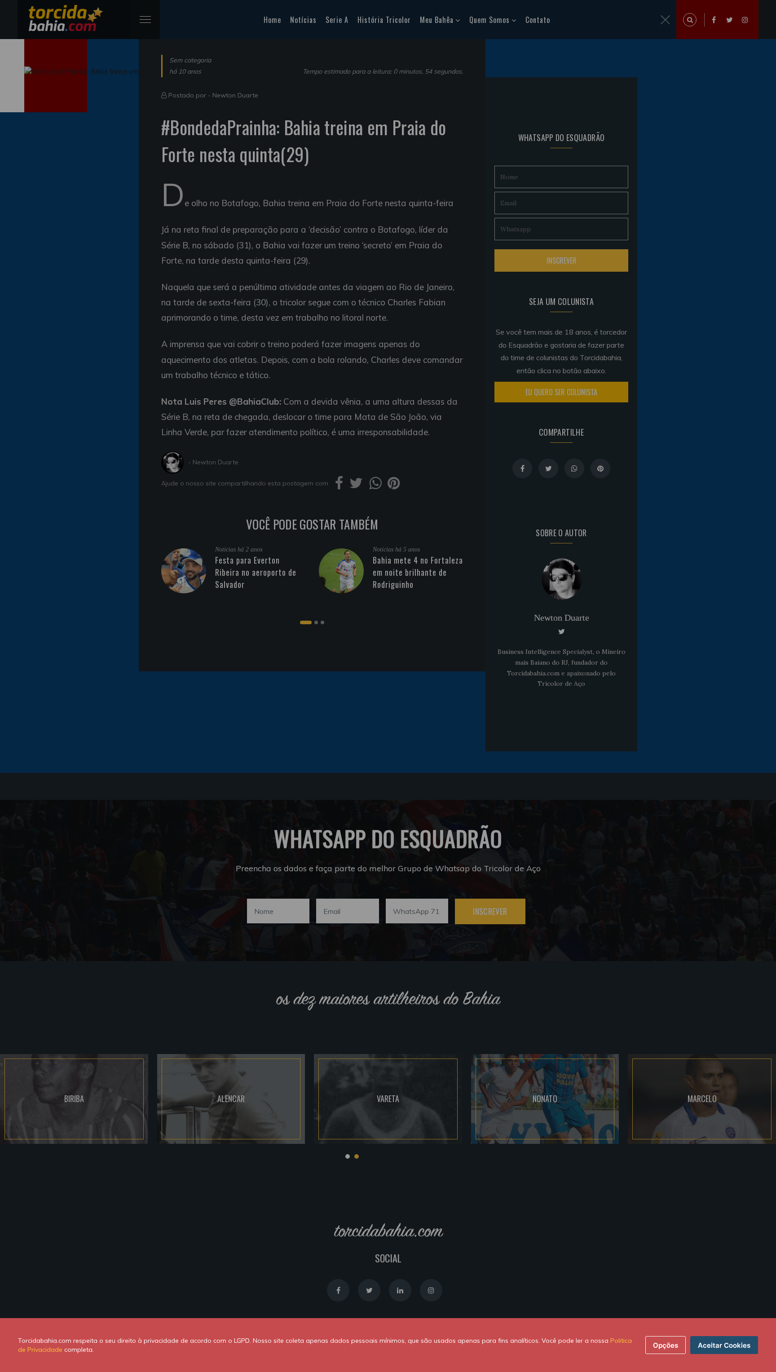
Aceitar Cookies (724, 1345)
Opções (665, 1345)
